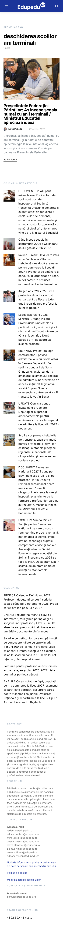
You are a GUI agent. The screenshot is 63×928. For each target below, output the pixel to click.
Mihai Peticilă (15, 129)
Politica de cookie (17, 872)
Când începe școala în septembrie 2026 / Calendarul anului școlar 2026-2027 (38, 244)
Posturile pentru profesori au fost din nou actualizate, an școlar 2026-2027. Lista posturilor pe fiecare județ (31, 670)
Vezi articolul (10, 159)
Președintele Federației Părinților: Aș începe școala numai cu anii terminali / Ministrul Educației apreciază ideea (30, 114)
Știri (10, 63)
